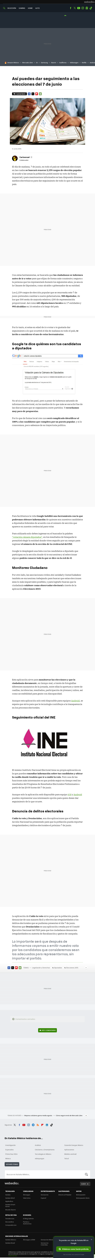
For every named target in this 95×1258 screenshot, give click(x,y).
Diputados (58, 967)
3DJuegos (26, 1195)
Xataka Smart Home (10, 1205)
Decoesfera (9, 1222)
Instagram (82, 8)
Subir (83, 1184)
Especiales (9, 1149)
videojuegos (39, 1158)
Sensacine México (47, 1240)
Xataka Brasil (10, 1243)
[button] (26, 157)
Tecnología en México (43, 1154)
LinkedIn (47, 1124)
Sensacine (44, 1195)
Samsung (44, 62)
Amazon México (13, 62)
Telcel (66, 1158)
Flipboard (36, 93)
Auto (37, 8)
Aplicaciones (69, 1149)
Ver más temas (12, 1164)
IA (37, 62)
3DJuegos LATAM (29, 1240)
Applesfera (9, 1201)
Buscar (86, 1174)
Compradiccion (10, 1225)
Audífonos (62, 62)
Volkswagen (74, 62)
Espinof (43, 1198)
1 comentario (20, 94)
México (8, 1158)
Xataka (7, 1195)
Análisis (38, 1145)
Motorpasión (80, 1195)
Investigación (10, 1145)
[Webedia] (89, 1)
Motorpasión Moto (83, 1198)
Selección (11, 8)
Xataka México (10, 1240)
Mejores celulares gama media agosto (38, 1115)
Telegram (33, 1124)
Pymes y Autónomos (27, 1223)
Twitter (74, 8)
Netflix (84, 62)
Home (30, 8)
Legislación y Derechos (41, 967)
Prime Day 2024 (11, 1154)
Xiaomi (53, 62)
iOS (69, 794)
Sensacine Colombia (44, 1244)
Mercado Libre (27, 62)
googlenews (86, 8)
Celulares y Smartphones (45, 1149)
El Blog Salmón (28, 1218)
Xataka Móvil (10, 1198)
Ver (49, 1030)
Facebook (70, 8)
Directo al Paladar (64, 1195)
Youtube (78, 8)
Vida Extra (26, 1198)
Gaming (22, 8)
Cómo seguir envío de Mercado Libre (69, 1115)
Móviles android (70, 1154)
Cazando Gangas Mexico (73, 1145)
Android (75, 700)
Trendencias (9, 1218)
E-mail (40, 93)
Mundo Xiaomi (10, 1210)
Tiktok (90, 8)
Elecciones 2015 (72, 967)
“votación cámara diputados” (27, 537)
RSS (38, 1124)
